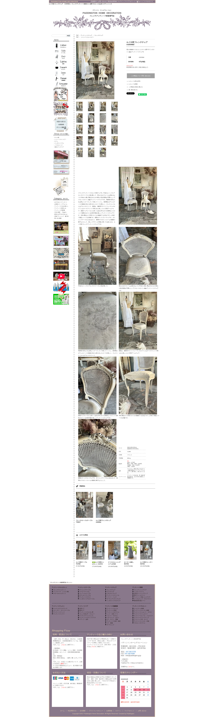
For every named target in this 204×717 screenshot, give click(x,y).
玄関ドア (81, 608)
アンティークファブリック (141, 617)
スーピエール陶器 (139, 608)
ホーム (62, 710)
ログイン (121, 1)
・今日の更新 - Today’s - (60, 212)
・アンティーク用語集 (59, 210)
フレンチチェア (98, 35)
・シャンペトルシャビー (59, 139)
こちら (63, 644)
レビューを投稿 (133, 84)
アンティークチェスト (58, 606)
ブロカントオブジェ (139, 623)
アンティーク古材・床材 (113, 621)
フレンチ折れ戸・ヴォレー (87, 614)
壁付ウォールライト (139, 595)
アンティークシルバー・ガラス (143, 612)
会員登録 (109, 710)
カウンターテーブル (85, 595)
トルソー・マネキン (112, 615)
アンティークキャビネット (59, 587)
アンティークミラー (59, 614)
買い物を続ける (133, 90)
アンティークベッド (59, 612)
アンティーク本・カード (141, 619)
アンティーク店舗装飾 (111, 606)
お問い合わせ (102, 1)
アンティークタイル (112, 608)
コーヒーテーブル (84, 591)
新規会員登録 (112, 1)
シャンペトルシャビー (87, 37)
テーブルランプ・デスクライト (143, 599)
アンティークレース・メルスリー (143, 615)
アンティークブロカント (139, 606)
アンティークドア (83, 606)
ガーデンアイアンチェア (113, 599)
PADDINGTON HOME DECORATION (64, 1)
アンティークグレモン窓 (86, 612)
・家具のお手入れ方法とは (60, 214)
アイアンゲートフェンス (86, 615)
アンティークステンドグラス (87, 617)
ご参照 (62, 663)
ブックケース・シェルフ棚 (61, 591)
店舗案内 (94, 1)
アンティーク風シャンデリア (142, 597)
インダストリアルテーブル (87, 599)
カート (141, 1)
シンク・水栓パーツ (112, 614)
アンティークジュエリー (141, 614)
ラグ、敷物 (109, 623)
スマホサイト (148, 1)
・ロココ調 (56, 137)
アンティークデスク (85, 597)
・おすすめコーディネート (60, 202)
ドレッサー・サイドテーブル (61, 610)
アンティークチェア (86, 35)
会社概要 (82, 710)
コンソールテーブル (85, 593)
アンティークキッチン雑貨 (141, 610)
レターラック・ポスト (112, 617)
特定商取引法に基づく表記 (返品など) (137, 67)
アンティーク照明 (137, 587)
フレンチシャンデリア (140, 590)
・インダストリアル (58, 143)
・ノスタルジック (58, 145)
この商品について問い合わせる (140, 76)
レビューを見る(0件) (134, 81)
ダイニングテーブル (85, 590)
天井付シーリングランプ (141, 593)
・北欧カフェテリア (58, 147)
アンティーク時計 (111, 610)
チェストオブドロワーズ (60, 608)
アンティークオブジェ (112, 612)
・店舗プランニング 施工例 (60, 216)
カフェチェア (110, 591)
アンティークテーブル (84, 587)
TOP (77, 35)
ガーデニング (110, 625)
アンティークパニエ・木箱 (141, 621)
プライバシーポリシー (96, 710)
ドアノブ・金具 (83, 619)
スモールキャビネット (59, 593)
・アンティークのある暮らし (60, 206)
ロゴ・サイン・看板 (112, 619)
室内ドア (81, 610)
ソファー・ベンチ (111, 597)
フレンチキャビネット (59, 590)
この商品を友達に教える (136, 87)
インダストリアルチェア (113, 600)
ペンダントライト (139, 591)
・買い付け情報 (57, 218)
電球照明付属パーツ (139, 600)
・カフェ (55, 141)
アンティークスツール (112, 595)
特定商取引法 (72, 710)
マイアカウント (130, 1)
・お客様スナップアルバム (60, 204)
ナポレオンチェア (111, 593)
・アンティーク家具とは (59, 208)
